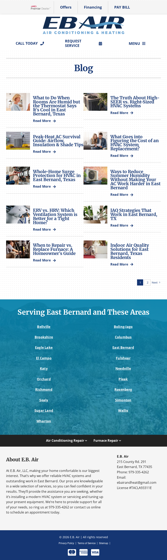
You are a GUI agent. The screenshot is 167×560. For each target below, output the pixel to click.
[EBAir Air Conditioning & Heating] (83, 18)
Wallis (123, 410)
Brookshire (44, 337)
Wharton (43, 421)
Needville (123, 368)
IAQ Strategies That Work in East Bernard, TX (133, 214)
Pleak (123, 379)
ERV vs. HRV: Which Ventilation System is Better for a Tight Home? (55, 216)
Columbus (123, 337)
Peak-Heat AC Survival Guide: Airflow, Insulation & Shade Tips (58, 141)
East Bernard (123, 347)
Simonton (123, 400)
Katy (44, 368)
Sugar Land (43, 410)
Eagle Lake (44, 347)
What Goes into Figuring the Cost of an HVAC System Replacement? (134, 143)
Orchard (44, 379)
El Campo (44, 358)
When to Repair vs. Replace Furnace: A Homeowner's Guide (54, 249)
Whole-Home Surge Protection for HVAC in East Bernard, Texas (57, 176)
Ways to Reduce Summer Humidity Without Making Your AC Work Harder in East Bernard (135, 179)
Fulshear (123, 358)
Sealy (43, 400)
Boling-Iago (123, 326)
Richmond (43, 389)
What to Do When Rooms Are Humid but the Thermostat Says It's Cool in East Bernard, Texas (56, 106)
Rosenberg (123, 389)
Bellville (43, 326)
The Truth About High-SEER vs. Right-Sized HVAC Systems (134, 102)
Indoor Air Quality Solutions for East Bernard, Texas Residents (129, 251)
